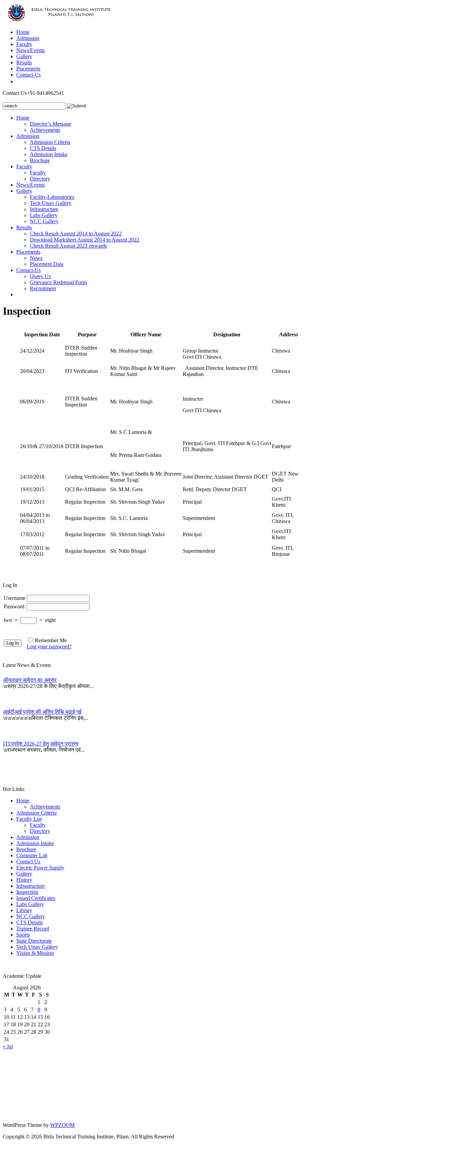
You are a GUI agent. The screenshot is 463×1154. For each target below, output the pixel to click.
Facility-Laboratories (52, 197)
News (36, 258)
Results (24, 62)
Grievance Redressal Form (58, 282)
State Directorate (34, 941)
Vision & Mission (35, 953)
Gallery (24, 56)
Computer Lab (31, 855)
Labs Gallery (44, 215)
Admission (27, 38)
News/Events (30, 50)
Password (14, 606)
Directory (40, 179)
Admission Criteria (50, 142)
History (24, 880)
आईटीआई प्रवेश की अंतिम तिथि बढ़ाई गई (42, 712)
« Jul (8, 1046)
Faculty (24, 44)
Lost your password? (49, 646)
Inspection (27, 892)
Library (24, 910)
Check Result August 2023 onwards (68, 246)
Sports (23, 935)
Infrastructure (44, 209)
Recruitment (43, 288)
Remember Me (51, 640)
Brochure (40, 160)
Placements (28, 68)
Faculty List (29, 819)
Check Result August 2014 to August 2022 (76, 233)
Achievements (45, 130)
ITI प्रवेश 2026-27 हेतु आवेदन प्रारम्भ (40, 744)
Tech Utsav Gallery (51, 203)
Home (22, 32)
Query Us (40, 276)
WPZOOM (62, 1125)
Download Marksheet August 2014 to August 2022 (84, 240)
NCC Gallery (44, 221)
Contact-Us (28, 75)
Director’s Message (50, 124)
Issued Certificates (35, 898)
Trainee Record (32, 928)
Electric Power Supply (40, 867)
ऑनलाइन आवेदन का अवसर (30, 680)
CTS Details (43, 148)
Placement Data (46, 264)
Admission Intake (48, 154)
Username (14, 598)
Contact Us (28, 861)
